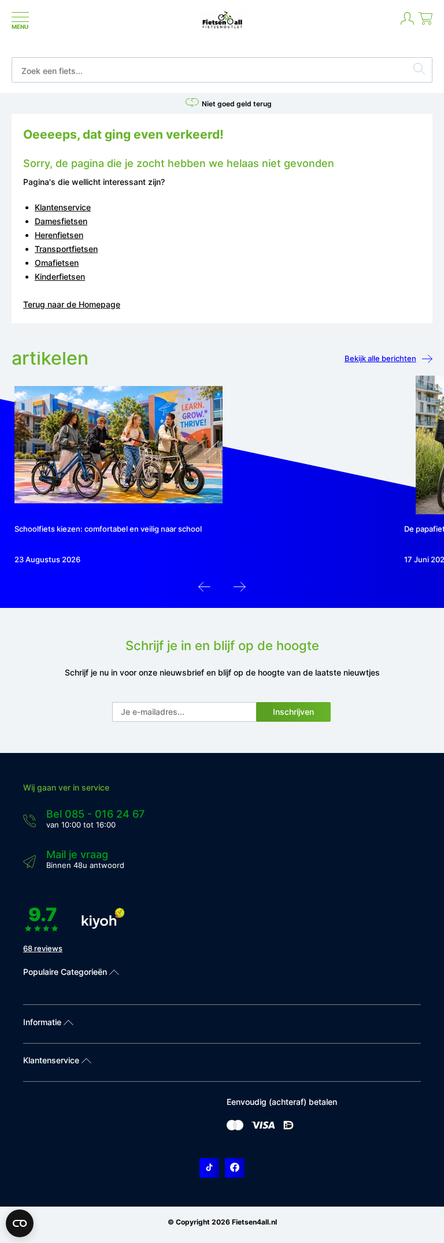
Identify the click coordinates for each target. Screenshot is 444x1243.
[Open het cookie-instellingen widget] (20, 1223)
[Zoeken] (419, 70)
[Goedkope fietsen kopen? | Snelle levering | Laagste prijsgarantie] (222, 27)
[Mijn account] (407, 23)
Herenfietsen (59, 235)
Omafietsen (57, 263)
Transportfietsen (66, 249)
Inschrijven (293, 712)
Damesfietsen (61, 221)
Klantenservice (63, 207)
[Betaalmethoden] (235, 1127)
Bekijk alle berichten (380, 358)
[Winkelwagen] (425, 23)
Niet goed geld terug (237, 103)
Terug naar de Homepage (71, 304)
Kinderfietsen (60, 276)
